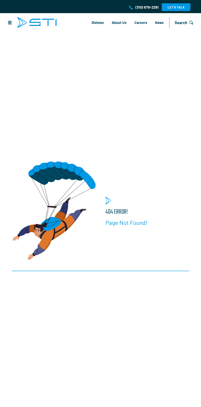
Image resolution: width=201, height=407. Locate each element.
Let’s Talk (176, 7)
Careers (140, 22)
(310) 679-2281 (147, 7)
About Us (119, 22)
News (159, 22)
